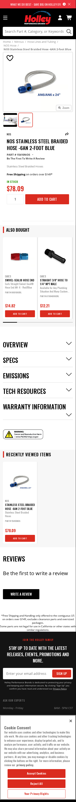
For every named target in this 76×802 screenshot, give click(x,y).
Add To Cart (47, 199)
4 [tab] (52, 322)
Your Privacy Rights (36, 794)
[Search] (68, 31)
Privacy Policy (60, 688)
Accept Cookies (36, 773)
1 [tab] (10, 322)
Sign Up (61, 673)
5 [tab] (66, 322)
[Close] (70, 721)
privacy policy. (25, 765)
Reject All (36, 783)
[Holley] (38, 18)
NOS (9, 134)
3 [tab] (38, 322)
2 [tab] (24, 322)
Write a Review (21, 594)
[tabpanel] (20, 278)
